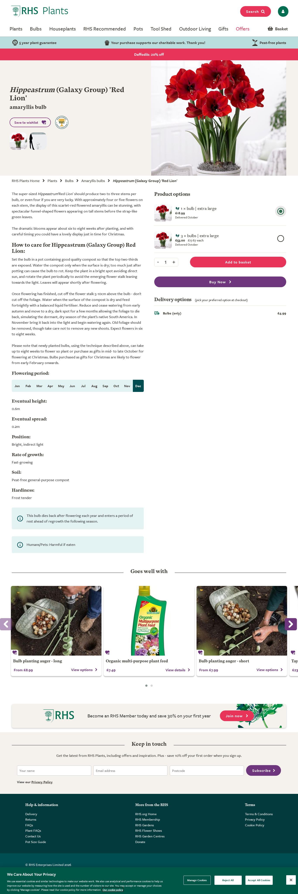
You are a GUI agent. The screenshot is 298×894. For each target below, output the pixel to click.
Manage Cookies (197, 880)
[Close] (291, 880)
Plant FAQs (33, 830)
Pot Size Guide (35, 841)
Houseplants (62, 28)
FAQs (29, 825)
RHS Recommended (104, 28)
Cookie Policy (254, 825)
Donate (140, 841)
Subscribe (261, 770)
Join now (235, 716)
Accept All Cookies (259, 880)
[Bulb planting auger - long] (56, 621)
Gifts (223, 28)
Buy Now (218, 282)
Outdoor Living (195, 28)
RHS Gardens (144, 825)
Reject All (228, 880)
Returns (30, 819)
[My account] (282, 11)
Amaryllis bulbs (93, 180)
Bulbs (36, 28)
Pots (138, 28)
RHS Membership (147, 819)
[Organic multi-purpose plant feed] (149, 621)
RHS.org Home (146, 813)
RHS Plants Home (26, 180)
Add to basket (238, 262)
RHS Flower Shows (148, 830)
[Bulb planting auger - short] (242, 621)
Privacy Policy (42, 781)
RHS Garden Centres (149, 836)
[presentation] (291, 624)
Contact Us (33, 836)
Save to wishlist (26, 122)
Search (252, 11)
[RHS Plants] (39, 11)
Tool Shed (161, 28)
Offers (243, 28)
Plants (16, 28)
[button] (146, 685)
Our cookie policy (113, 889)
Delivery (31, 813)
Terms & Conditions (259, 813)
